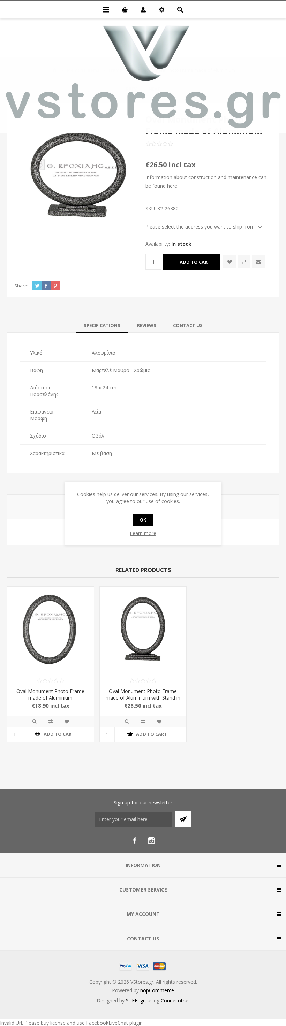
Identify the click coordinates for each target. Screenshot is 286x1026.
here (172, 186)
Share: (21, 286)
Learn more (143, 533)
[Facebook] (134, 840)
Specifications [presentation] (102, 325)
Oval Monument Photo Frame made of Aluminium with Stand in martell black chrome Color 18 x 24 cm (143, 701)
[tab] (102, 325)
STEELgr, (137, 1000)
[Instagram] (151, 840)
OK (143, 520)
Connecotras (175, 1000)
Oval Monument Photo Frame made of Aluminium (50, 694)
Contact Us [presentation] (188, 325)
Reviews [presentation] (146, 325)
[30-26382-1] (50, 630)
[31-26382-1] (143, 630)
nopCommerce (157, 990)
